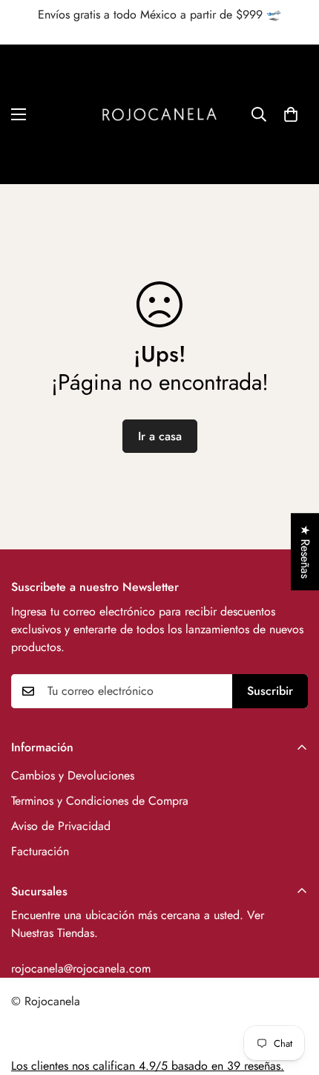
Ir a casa (160, 436)
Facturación (40, 851)
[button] (291, 114)
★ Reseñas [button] (305, 551)
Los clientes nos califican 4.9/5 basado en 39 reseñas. (147, 1065)
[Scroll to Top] (292, 996)
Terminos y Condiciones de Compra (99, 800)
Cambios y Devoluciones (72, 775)
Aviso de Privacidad (61, 825)
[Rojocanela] (159, 114)
